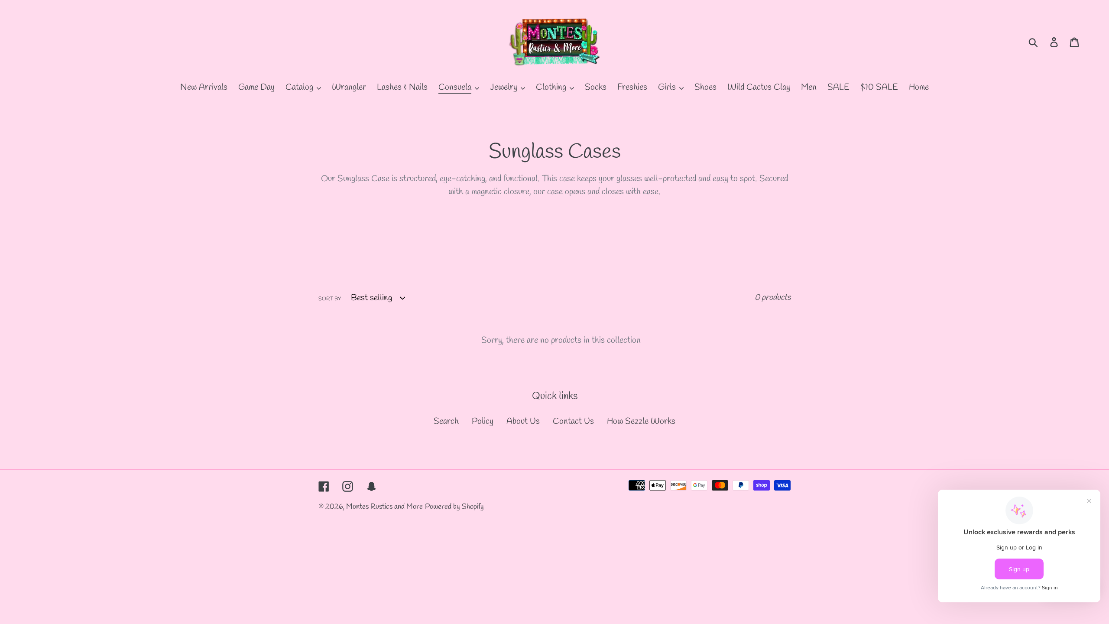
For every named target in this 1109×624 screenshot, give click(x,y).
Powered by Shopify (454, 507)
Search (446, 421)
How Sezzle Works (641, 421)
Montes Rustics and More (384, 507)
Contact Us (573, 421)
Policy (482, 421)
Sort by (329, 299)
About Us (523, 421)
